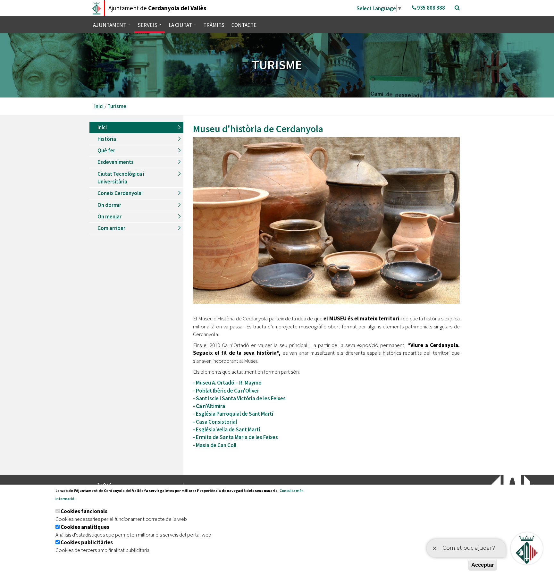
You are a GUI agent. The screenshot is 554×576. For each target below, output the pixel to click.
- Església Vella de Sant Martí (227, 429)
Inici (99, 106)
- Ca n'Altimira (209, 406)
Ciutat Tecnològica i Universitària (120, 177)
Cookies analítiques (85, 526)
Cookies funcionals (84, 511)
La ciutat (181, 25)
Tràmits (213, 25)
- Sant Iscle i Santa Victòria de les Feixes (239, 398)
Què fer (106, 150)
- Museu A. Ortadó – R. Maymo (227, 382)
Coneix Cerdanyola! (120, 193)
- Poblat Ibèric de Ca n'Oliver (226, 390)
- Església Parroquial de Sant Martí (233, 413)
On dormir (109, 204)
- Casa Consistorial (215, 421)
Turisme (116, 106)
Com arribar (111, 228)
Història (106, 138)
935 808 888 (430, 7)
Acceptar (482, 565)
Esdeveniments (115, 161)
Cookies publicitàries (87, 542)
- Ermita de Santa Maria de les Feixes (235, 437)
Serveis (148, 25)
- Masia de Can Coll (215, 445)
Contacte (243, 25)
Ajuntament (110, 25)
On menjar (109, 216)
